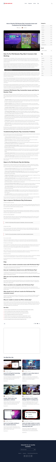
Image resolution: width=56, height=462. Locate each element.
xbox (47, 62)
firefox (47, 75)
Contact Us (24, 453)
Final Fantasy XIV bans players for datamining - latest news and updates (21, 222)
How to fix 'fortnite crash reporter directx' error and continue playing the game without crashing (18, 309)
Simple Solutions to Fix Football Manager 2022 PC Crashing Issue (30, 399)
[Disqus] (22, 341)
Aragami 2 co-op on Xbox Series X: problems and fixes (30, 374)
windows (47, 60)
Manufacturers (47, 44)
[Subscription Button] (35, 450)
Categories (30, 3)
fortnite (47, 66)
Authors (34, 3)
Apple (10, 371)
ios (47, 64)
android (47, 58)
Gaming (19, 27)
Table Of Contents (9, 69)
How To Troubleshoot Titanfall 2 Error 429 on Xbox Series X (13, 314)
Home (26, 3)
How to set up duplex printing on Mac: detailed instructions (11, 424)
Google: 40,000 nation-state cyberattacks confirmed (10, 399)
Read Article (24, 432)
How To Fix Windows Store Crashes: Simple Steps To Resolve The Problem (16, 311)
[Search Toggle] (51, 3)
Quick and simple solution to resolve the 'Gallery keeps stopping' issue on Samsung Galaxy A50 (31, 425)
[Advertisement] (28, 12)
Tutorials (31, 421)
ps (4, 323)
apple (47, 73)
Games (47, 34)
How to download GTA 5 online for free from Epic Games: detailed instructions (16, 312)
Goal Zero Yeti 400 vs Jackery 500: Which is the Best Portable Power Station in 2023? (17, 317)
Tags (38, 3)
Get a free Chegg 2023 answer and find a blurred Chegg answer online (15, 319)
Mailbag (47, 36)
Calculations (12, 396)
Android (47, 38)
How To (29, 371)
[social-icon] (25, 456)
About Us (19, 453)
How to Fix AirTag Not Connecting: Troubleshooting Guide (12, 374)
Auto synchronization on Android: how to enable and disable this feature (21, 234)
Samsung (47, 40)
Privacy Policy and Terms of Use (33, 453)
